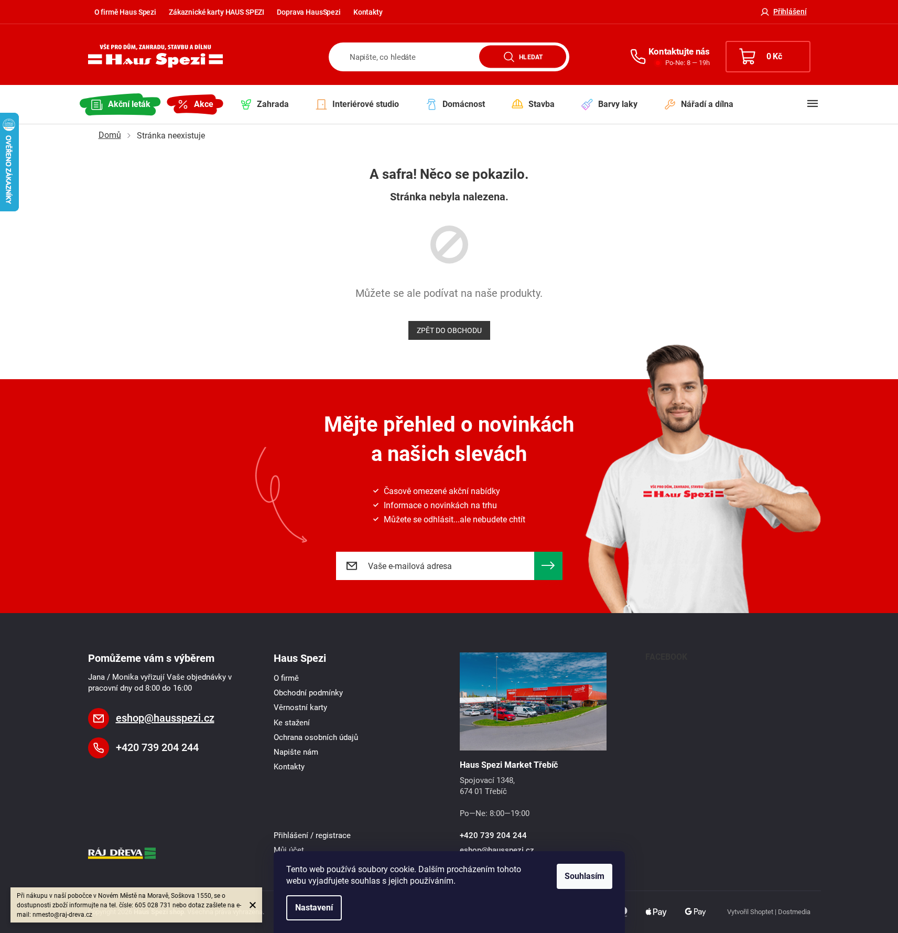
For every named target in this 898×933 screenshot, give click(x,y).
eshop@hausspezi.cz (165, 718)
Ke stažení (292, 722)
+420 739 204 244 (157, 747)
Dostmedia (794, 912)
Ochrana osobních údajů (316, 737)
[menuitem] (121, 104)
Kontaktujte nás (679, 51)
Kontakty (368, 12)
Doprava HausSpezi (309, 12)
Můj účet (289, 850)
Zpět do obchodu (449, 330)
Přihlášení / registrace (312, 835)
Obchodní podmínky (308, 693)
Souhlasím (584, 876)
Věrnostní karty (300, 707)
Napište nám (296, 752)
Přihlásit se (548, 566)
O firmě (286, 678)
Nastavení (314, 908)
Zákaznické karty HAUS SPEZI (216, 12)
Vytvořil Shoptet (750, 912)
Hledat (531, 56)
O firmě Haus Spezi (125, 12)
